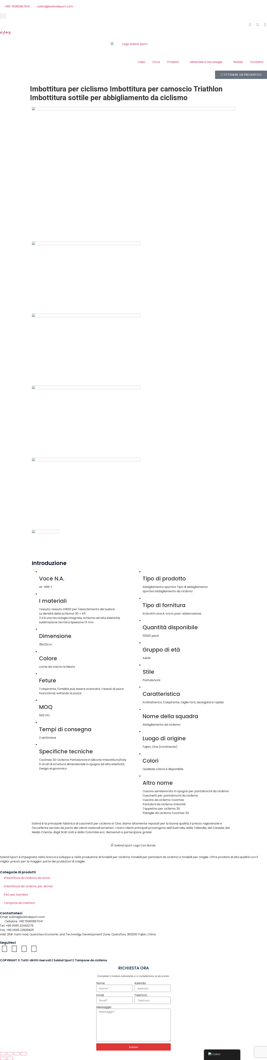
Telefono (140, 995)
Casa (141, 62)
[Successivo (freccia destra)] (10, 1058)
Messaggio (103, 1007)
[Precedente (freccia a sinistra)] (3, 1058)
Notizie (238, 62)
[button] (3, 16)
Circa (156, 62)
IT (1, 33)
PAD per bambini (16, 895)
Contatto (256, 62)
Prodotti (173, 62)
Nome (100, 983)
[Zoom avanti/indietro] (3, 1053)
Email (100, 995)
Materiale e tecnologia (206, 62)
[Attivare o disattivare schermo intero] (10, 1053)
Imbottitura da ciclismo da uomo (27, 878)
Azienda (140, 983)
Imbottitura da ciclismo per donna (28, 886)
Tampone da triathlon (19, 903)
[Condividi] (17, 1053)
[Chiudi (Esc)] (24, 1053)
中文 (8, 33)
